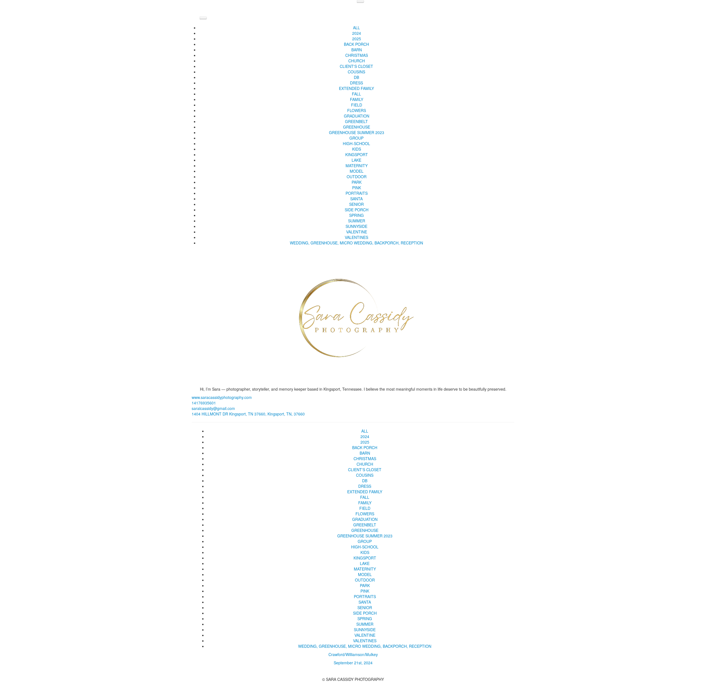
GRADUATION (356, 116)
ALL (356, 27)
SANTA (356, 198)
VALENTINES (356, 237)
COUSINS (356, 71)
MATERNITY (357, 165)
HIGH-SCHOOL (356, 143)
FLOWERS (356, 110)
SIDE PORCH (356, 209)
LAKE (356, 160)
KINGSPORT (356, 154)
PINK (356, 187)
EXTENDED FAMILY (356, 88)
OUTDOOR (357, 176)
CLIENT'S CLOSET (356, 66)
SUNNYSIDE (356, 226)
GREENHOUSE (356, 127)
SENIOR (356, 204)
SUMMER (356, 220)
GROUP (356, 138)
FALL (356, 94)
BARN (356, 49)
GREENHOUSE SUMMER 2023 (356, 132)
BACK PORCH (356, 44)
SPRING (356, 215)
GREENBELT (356, 121)
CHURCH (356, 60)
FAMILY (356, 99)
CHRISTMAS (356, 55)
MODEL (356, 171)
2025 (356, 38)
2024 (356, 33)
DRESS (356, 83)
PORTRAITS (357, 193)
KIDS (356, 149)
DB (356, 77)
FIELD (356, 105)
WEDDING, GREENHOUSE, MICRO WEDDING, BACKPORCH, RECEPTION (356, 243)
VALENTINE (356, 231)
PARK (357, 182)
